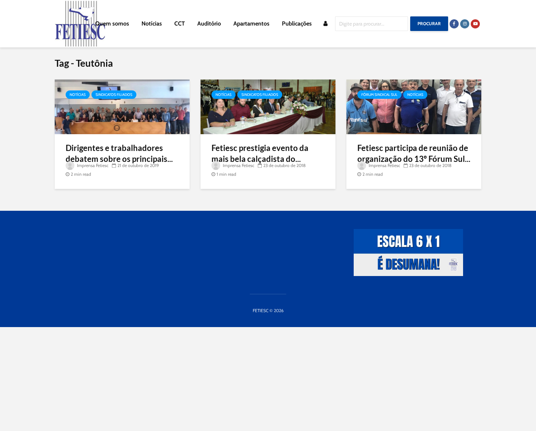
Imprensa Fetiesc (92, 165)
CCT (179, 23)
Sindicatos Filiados (114, 94)
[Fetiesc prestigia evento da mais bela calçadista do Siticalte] (268, 106)
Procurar (429, 23)
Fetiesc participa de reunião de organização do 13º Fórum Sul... (413, 153)
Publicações (297, 23)
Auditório (209, 23)
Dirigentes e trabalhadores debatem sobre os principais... (119, 153)
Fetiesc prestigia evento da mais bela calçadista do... (259, 153)
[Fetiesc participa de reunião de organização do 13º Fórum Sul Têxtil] (413, 106)
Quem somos (112, 23)
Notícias (151, 23)
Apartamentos (251, 23)
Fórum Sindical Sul (379, 94)
